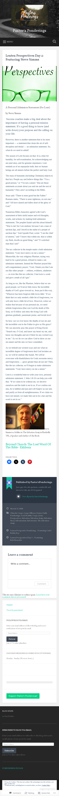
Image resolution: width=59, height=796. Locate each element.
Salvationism (21, 520)
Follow (12, 639)
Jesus (40, 515)
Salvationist (32, 520)
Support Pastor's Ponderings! (23, 696)
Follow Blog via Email (17, 620)
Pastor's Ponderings (29, 30)
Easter (39, 513)
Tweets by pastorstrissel (14, 610)
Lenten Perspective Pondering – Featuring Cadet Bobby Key (30, 531)
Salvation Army (36, 518)
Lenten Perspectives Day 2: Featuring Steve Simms (25, 57)
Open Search (54, 42)
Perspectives (15, 518)
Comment (41, 584)
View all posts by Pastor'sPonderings (35, 496)
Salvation (26, 518)
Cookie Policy (46, 785)
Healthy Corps (31, 515)
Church (13, 513)
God (23, 515)
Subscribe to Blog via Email (17, 730)
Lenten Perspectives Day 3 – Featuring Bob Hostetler (26, 538)
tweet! (9, 605)
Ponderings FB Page (12, 768)
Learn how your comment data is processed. (26, 595)
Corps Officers (30, 513)
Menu (10, 41)
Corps (20, 513)
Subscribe (9, 750)
